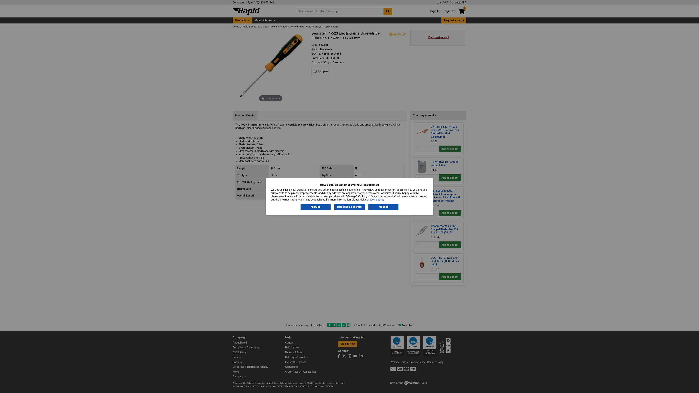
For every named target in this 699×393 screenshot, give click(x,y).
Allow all (316, 206)
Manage (383, 206)
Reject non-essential (349, 206)
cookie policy (377, 199)
